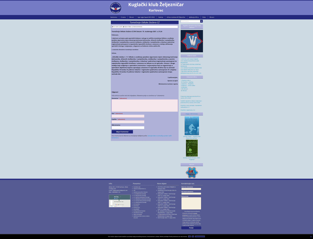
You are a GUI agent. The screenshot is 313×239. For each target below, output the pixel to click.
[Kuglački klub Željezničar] (115, 13)
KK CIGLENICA (137, 204)
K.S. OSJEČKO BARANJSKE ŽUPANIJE (141, 197)
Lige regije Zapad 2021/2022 (146, 17)
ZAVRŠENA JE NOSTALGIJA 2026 (166, 190)
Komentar (119, 98)
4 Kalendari (184, 87)
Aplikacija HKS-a (194, 17)
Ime (117, 113)
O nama (123, 17)
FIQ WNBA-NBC (137, 187)
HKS (134, 190)
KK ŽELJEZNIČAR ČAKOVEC (139, 211)
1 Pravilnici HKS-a (185, 80)
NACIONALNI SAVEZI (138, 212)
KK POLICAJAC (137, 207)
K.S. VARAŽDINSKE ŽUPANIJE (140, 202)
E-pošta (118, 119)
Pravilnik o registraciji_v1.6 (188, 110)
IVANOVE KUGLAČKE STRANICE (141, 192)
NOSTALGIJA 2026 (162, 218)
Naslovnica (113, 17)
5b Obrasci (184, 90)
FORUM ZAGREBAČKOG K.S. (140, 188)
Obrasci (131, 17)
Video (204, 17)
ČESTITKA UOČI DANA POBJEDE (189, 59)
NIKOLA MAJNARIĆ (138, 214)
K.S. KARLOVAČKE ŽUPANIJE (140, 195)
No (193, 236)
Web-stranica (116, 125)
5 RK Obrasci (184, 89)
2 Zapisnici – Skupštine (187, 84)
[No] (311, 237)
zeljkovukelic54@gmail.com (120, 190)
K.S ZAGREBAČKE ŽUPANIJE (140, 194)
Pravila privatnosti (200, 236)
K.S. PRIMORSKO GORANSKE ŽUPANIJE (142, 199)
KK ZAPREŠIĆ (136, 209)
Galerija (160, 17)
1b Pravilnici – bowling (187, 82)
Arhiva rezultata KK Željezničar (176, 17)
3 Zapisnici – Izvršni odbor (188, 85)
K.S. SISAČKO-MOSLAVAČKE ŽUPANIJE (142, 200)
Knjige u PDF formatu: (192, 114)
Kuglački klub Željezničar (156, 4)
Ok (189, 236)
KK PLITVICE (136, 206)
